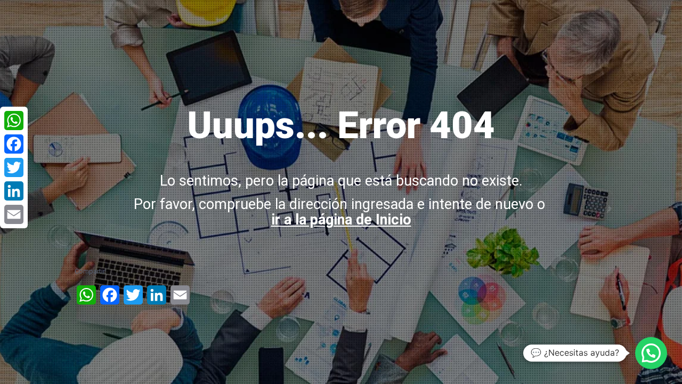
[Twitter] (14, 167)
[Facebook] (14, 144)
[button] (651, 353)
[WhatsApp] (14, 120)
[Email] (14, 214)
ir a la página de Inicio (341, 219)
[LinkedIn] (14, 191)
